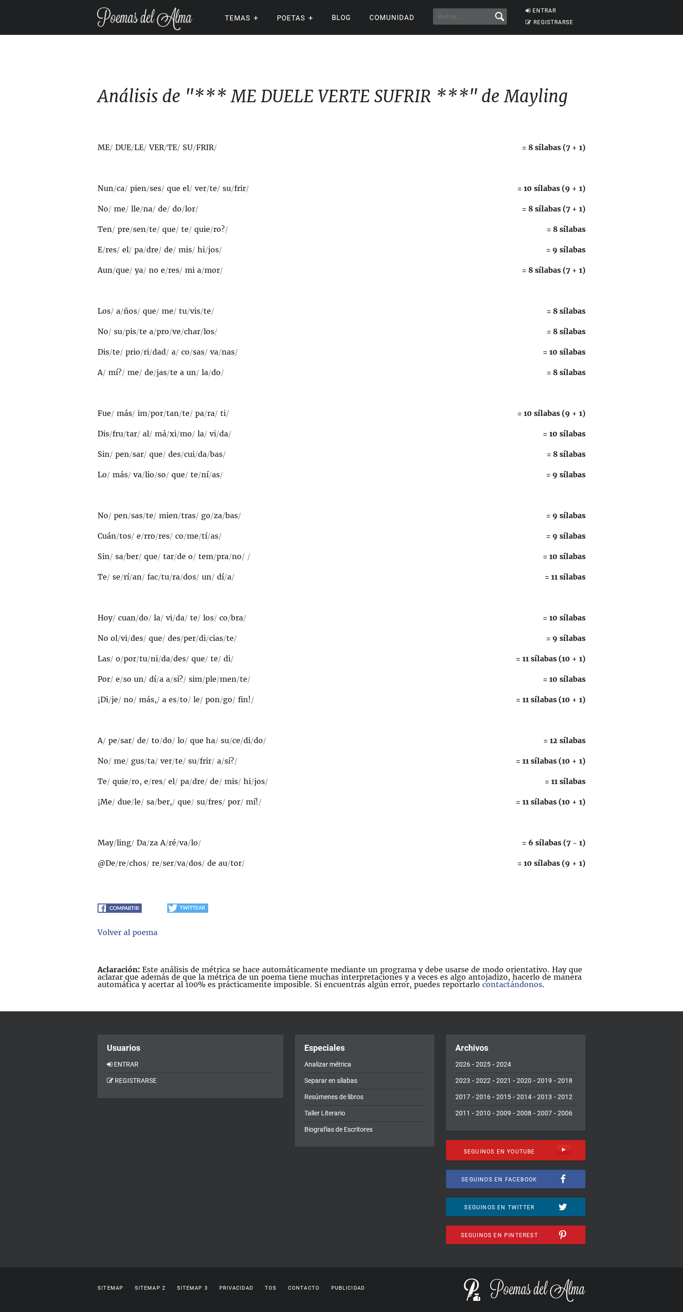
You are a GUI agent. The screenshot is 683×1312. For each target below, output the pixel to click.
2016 (483, 1097)
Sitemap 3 (192, 1288)
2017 (462, 1097)
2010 (483, 1113)
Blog (341, 17)
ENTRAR (544, 10)
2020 (524, 1080)
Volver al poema (128, 932)
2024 (503, 1064)
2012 (565, 1097)
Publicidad (348, 1288)
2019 (544, 1080)
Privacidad (236, 1288)
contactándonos (512, 984)
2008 (524, 1113)
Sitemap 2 (150, 1288)
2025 (483, 1064)
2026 (462, 1064)
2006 (565, 1113)
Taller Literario (324, 1113)
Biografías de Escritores (338, 1129)
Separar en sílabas (330, 1080)
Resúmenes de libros (333, 1097)
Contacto (304, 1288)
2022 (483, 1080)
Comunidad (391, 17)
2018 (565, 1080)
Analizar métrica (327, 1064)
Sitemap (110, 1288)
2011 (462, 1113)
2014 (524, 1097)
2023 (462, 1080)
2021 (503, 1080)
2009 (503, 1113)
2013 (544, 1097)
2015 (503, 1097)
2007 (544, 1113)
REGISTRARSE (553, 22)
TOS (270, 1288)
